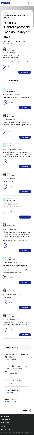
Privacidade (5, 423)
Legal (3, 426)
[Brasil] (5, 3)
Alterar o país (5, 429)
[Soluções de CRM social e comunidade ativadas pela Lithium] (27, 410)
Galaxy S (18, 53)
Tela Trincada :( (10, 399)
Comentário (25, 72)
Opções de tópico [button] (28, 17)
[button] (28, 48)
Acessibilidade (6, 416)
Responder (25, 107)
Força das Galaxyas (12, 390)
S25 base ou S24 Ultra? (13, 381)
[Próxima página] (17, 84)
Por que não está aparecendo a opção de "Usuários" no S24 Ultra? (16, 369)
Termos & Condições (7, 419)
